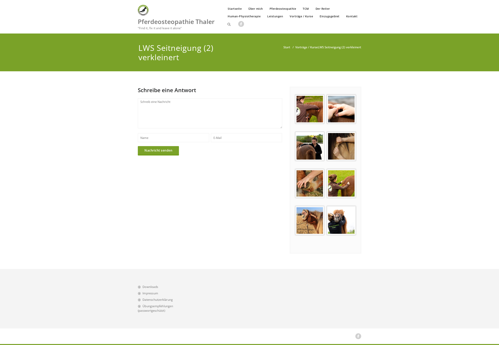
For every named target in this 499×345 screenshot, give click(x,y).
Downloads (150, 287)
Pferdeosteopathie (283, 9)
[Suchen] (229, 24)
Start (286, 47)
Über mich (255, 9)
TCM (306, 9)
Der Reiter (323, 9)
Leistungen (275, 16)
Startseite (235, 9)
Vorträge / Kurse (301, 16)
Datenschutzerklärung (157, 300)
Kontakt (352, 16)
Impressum (150, 293)
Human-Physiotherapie (244, 16)
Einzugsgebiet (330, 16)
